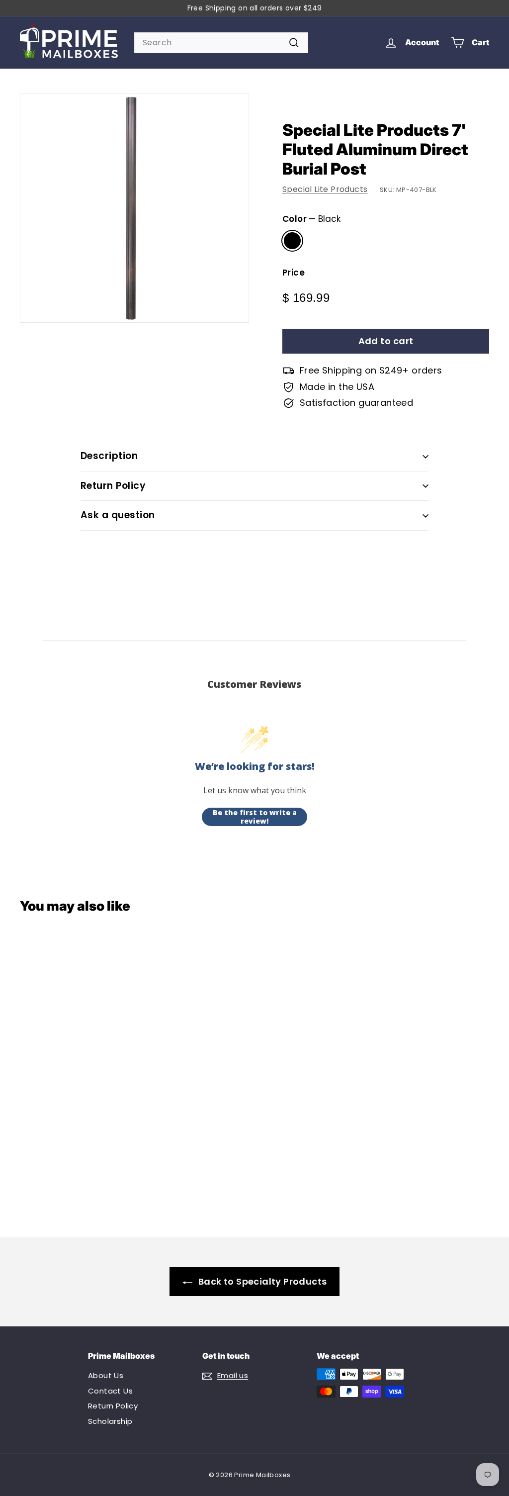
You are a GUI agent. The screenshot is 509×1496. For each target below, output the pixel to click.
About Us (105, 1375)
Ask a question (118, 515)
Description (109, 456)
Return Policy (113, 485)
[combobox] (221, 42)
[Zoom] (134, 208)
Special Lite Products (324, 189)
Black (292, 241)
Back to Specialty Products (262, 1281)
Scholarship (110, 1421)
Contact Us (110, 1391)
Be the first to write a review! (255, 817)
